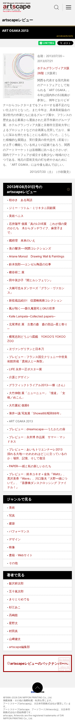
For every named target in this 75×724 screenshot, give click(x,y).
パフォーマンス (19, 531)
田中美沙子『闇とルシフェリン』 (31, 280)
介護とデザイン (19, 377)
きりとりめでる (19, 599)
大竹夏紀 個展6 (19, 405)
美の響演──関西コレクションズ (30, 248)
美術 (12, 507)
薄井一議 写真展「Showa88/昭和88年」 (35, 413)
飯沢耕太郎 (16, 583)
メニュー (68, 7)
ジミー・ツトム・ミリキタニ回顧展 (32, 208)
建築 (12, 523)
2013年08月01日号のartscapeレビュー (24, 189)
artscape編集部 (19, 647)
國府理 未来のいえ (22, 240)
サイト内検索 (56, 7)
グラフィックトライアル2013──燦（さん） (38, 385)
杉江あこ (15, 607)
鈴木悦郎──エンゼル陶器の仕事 (30, 264)
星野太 (13, 623)
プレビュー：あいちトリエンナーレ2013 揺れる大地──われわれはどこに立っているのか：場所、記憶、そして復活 (37, 454)
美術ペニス (16, 216)
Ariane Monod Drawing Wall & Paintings (36, 256)
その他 (13, 563)
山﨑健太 (15, 639)
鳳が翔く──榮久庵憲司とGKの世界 (32, 308)
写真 (12, 515)
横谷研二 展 (16, 272)
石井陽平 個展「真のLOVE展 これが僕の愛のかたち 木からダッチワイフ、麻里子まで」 (37, 228)
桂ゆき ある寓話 (20, 200)
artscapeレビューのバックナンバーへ (39, 663)
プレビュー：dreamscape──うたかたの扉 (37, 429)
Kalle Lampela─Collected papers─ (32, 316)
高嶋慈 (13, 615)
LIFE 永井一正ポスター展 (25, 369)
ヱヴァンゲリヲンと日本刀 (26, 349)
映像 (12, 547)
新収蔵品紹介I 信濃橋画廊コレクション (35, 300)
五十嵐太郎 (16, 591)
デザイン (15, 539)
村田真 (13, 631)
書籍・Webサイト (20, 555)
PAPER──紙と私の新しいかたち (30, 466)
